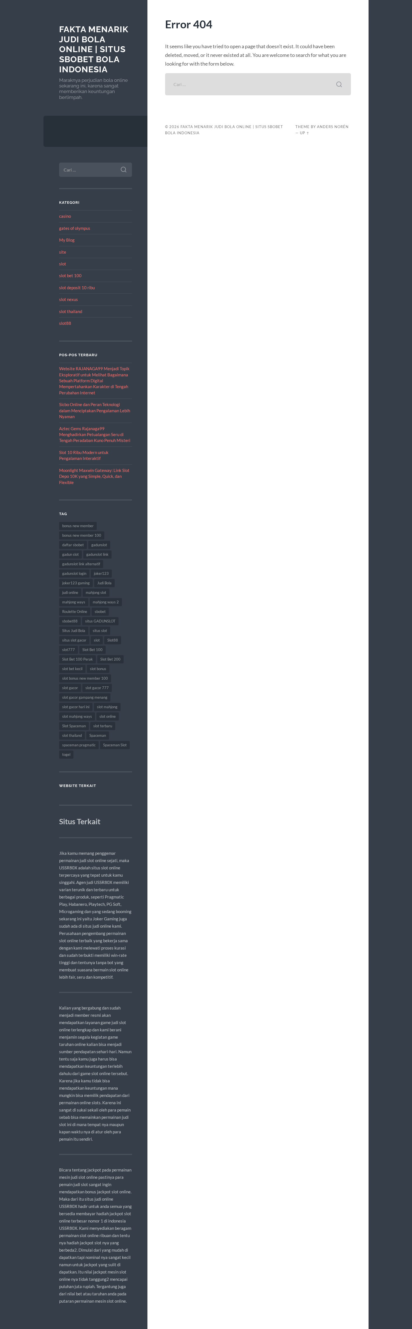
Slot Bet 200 (110, 659)
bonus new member (78, 526)
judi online (70, 592)
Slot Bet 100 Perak (77, 659)
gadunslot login (74, 573)
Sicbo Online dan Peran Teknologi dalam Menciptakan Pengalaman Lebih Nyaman (94, 410)
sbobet (100, 611)
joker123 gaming (76, 583)
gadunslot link (97, 554)
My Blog (67, 239)
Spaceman (97, 735)
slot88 (65, 323)
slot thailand (70, 311)
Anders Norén (333, 126)
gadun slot (70, 554)
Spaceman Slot (115, 745)
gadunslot (99, 545)
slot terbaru (102, 726)
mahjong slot (96, 592)
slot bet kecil (72, 668)
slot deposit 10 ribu (77, 287)
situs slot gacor (74, 640)
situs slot (100, 630)
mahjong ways (73, 602)
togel (66, 754)
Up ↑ (304, 133)
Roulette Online (74, 611)
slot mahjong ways (77, 716)
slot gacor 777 (97, 688)
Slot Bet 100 (92, 649)
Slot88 (112, 640)
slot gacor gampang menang (84, 697)
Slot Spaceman (74, 726)
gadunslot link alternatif (81, 564)
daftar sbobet (73, 545)
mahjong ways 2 (106, 602)
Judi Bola (104, 583)
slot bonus (98, 668)
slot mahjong (107, 707)
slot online (107, 716)
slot (62, 263)
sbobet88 (70, 621)
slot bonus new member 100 (85, 678)
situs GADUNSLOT (100, 621)
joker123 (101, 573)
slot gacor (70, 688)
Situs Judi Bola (73, 630)
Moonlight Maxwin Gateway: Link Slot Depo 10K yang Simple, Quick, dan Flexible (94, 476)
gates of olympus (74, 228)
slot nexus (68, 299)
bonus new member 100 (81, 535)
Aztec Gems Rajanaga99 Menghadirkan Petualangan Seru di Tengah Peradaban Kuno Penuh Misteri (94, 434)
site (62, 251)
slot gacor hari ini (75, 707)
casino (65, 216)
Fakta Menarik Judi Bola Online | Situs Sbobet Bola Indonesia (93, 49)
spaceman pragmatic (79, 745)
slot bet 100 (70, 275)
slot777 (68, 649)
